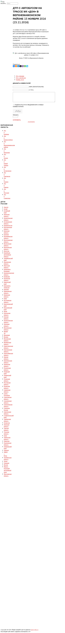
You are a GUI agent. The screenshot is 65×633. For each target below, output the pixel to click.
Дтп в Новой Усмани (6, 162)
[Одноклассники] (16, 66)
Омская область (6, 358)
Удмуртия (6, 441)
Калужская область (7, 279)
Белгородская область (8, 228)
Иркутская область (7, 266)
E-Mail (31, 90)
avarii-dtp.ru (34, 630)
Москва (6, 337)
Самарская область (7, 391)
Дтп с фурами (20, 76)
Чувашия (6, 463)
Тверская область (6, 425)
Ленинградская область (8, 321)
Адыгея (6, 207)
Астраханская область (8, 223)
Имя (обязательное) (36, 87)
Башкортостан (8, 225)
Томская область (6, 429)
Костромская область (7, 301)
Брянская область (6, 232)
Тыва (5, 436)
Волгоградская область (8, 241)
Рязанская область (7, 387)
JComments (31, 122)
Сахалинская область (8, 402)
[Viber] (23, 66)
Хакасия (6, 450)
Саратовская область (7, 398)
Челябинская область (7, 458)
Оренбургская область (8, 361)
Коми (5, 298)
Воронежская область (8, 248)
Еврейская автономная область (7, 254)
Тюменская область (7, 438)
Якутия (6, 465)
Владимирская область (8, 237)
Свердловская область (8, 405)
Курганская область (7, 314)
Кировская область (7, 296)
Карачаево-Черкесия (7, 286)
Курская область (6, 318)
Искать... (4, 3)
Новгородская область (8, 350)
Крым (5, 311)
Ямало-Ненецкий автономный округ (7, 469)
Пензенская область (7, 369)
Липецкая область (7, 325)
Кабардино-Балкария (7, 270)
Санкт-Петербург (7, 394)
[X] (20, 66)
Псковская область (7, 380)
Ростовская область (7, 383)
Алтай (5, 209)
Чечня (5, 461)
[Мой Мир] (18, 66)
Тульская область (6, 433)
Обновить (16, 115)
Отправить (17, 120)
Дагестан (6, 251)
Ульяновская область (7, 444)
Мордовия (7, 335)
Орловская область (7, 365)
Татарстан (7, 423)
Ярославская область (8, 475)
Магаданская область (7, 329)
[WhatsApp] (25, 66)
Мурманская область (7, 343)
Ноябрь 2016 (20, 80)
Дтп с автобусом (21, 78)
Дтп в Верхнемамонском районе (9, 144)
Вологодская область (7, 244)
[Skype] (27, 66)
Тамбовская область (7, 420)
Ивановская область (7, 263)
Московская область (7, 339)
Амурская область (7, 215)
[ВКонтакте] (14, 66)
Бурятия (6, 234)
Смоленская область (7, 413)
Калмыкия (7, 277)
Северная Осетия (7, 409)
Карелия (6, 289)
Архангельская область (8, 219)
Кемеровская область (8, 292)
